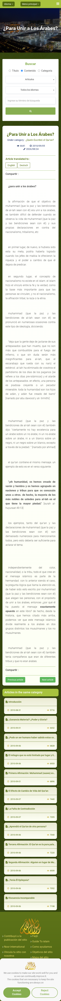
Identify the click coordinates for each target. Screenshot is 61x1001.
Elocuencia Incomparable (21, 898)
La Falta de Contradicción (21, 808)
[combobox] (30, 79)
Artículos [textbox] (29, 79)
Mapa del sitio (40, 957)
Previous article (15, 679)
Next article (47, 679)
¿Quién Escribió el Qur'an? (40, 140)
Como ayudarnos (42, 946)
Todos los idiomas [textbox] (29, 90)
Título (15, 70)
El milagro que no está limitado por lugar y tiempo (34, 755)
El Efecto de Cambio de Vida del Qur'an (28, 791)
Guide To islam (40, 941)
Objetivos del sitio (42, 952)
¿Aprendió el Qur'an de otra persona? (27, 826)
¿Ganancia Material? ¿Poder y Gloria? (27, 719)
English (11, 165)
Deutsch (24, 165)
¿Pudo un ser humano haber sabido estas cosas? (33, 737)
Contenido (30, 70)
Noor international (14, 946)
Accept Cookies (16, 992)
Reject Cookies (44, 992)
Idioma (8, 4)
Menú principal (29, 4)
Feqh (35, 936)
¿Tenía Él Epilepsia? (18, 880)
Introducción (14, 702)
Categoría (46, 70)
